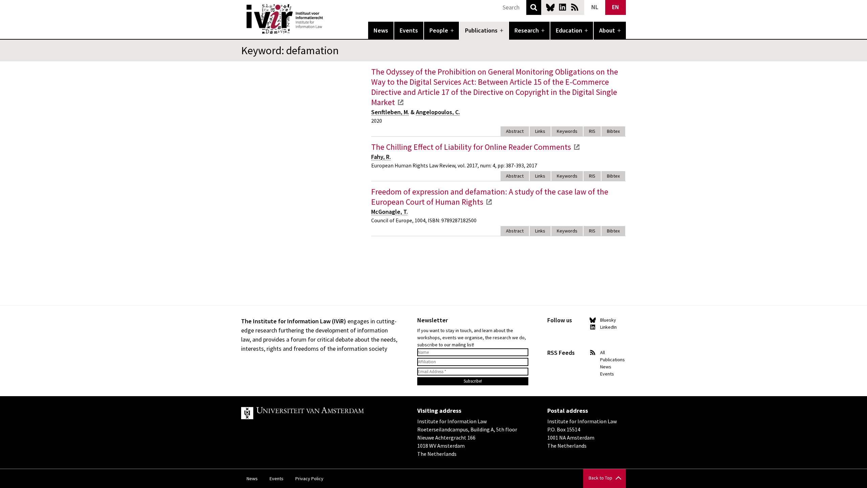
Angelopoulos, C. (438, 112)
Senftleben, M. (390, 112)
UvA (319, 413)
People (438, 30)
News (381, 30)
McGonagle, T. (389, 212)
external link (400, 102)
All (602, 352)
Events (409, 30)
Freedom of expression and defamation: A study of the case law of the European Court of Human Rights (489, 196)
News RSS (574, 7)
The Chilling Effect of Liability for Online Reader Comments (471, 147)
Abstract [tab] (515, 131)
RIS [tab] (592, 131)
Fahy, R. (381, 157)
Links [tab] (540, 131)
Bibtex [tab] (613, 131)
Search (533, 7)
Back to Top (600, 478)
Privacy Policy (309, 478)
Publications (481, 30)
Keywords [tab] (567, 131)
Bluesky (550, 7)
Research (526, 30)
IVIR (328, 19)
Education (569, 30)
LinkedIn (562, 7)
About (607, 30)
